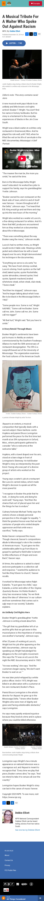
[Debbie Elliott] (7, 816)
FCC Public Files (10, 870)
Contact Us (9, 860)
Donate (36, 3)
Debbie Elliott (15, 31)
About (7, 855)
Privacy (7, 865)
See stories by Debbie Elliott (27, 830)
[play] (3, 898)
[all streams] (41, 898)
